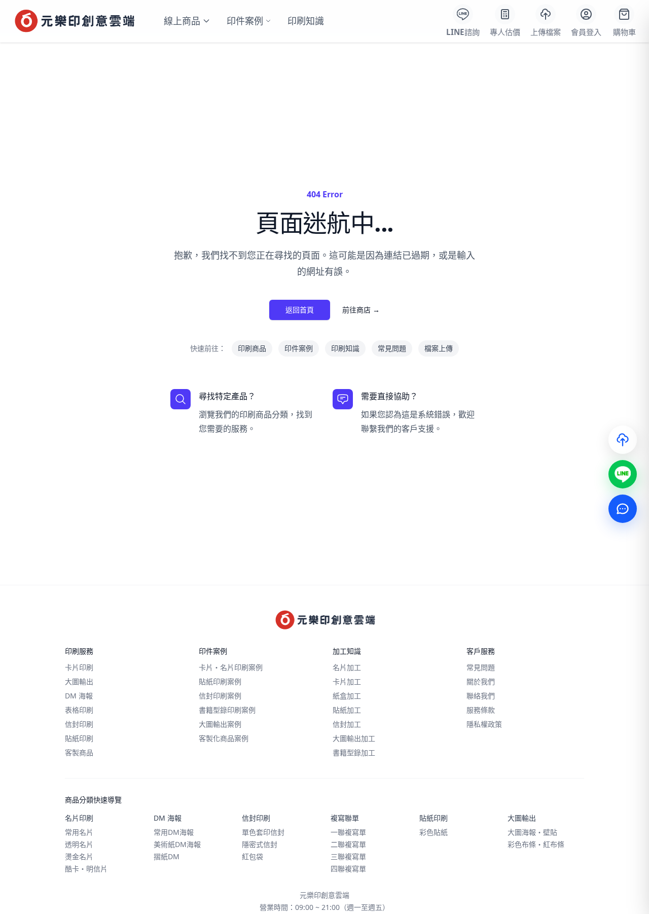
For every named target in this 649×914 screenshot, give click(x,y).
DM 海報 (79, 695)
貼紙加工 (347, 710)
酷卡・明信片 (86, 868)
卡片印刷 (79, 667)
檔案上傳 (438, 348)
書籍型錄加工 (354, 752)
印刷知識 (305, 21)
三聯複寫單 (348, 856)
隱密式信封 (259, 844)
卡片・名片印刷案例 (231, 667)
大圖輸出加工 (354, 738)
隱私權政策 (484, 724)
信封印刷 (79, 724)
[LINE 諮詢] (622, 474)
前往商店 (361, 309)
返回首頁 (299, 309)
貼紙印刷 (79, 738)
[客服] (622, 509)
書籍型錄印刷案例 (227, 710)
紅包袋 (252, 856)
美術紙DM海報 (177, 844)
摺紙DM (166, 856)
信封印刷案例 (220, 695)
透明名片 (79, 844)
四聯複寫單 (348, 868)
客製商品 (79, 752)
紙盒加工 (347, 695)
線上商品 (182, 21)
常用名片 (79, 832)
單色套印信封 (263, 832)
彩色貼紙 (433, 832)
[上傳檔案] (622, 440)
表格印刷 (79, 710)
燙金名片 (79, 856)
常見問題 (392, 348)
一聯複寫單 (348, 832)
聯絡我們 (480, 695)
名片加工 (347, 667)
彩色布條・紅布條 (536, 844)
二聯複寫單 (348, 844)
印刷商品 (252, 348)
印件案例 (245, 21)
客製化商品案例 (223, 738)
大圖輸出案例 (220, 724)
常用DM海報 (174, 832)
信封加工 (347, 724)
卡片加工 (347, 681)
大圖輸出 (79, 681)
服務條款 (480, 710)
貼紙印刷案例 (220, 681)
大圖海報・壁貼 (532, 832)
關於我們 (480, 681)
